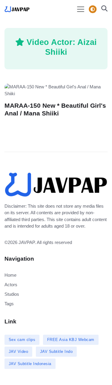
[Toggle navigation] (80, 9)
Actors (10, 284)
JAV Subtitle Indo (56, 351)
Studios (11, 294)
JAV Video (18, 351)
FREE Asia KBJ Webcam (70, 339)
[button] (103, 9)
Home (10, 275)
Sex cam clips (22, 339)
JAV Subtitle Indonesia (30, 363)
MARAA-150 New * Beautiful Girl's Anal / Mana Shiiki (55, 109)
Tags (9, 303)
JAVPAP (27, 242)
